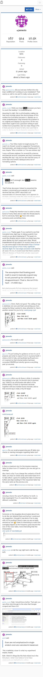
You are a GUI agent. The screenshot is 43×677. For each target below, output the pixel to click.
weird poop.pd (7, 414)
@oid (4, 638)
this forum (23, 503)
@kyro (4, 566)
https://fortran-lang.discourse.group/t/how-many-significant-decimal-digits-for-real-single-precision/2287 (21, 247)
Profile (29, 9)
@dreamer (5, 212)
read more (37, 97)
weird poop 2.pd (30, 310)
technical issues (22, 97)
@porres (5, 354)
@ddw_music (6, 108)
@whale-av (6, 144)
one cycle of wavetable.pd (12, 531)
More (38, 9)
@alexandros (10, 90)
